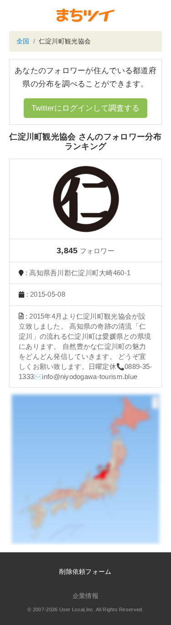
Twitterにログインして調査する (85, 108)
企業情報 (85, 595)
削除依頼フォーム (85, 571)
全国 (23, 41)
